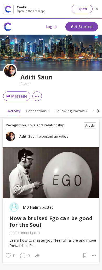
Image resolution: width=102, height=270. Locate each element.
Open (82, 8)
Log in (51, 26)
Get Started (82, 26)
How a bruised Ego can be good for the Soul (51, 221)
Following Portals (71, 111)
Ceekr (25, 84)
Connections (38, 111)
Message (18, 96)
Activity (14, 111)
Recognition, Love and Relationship (35, 125)
